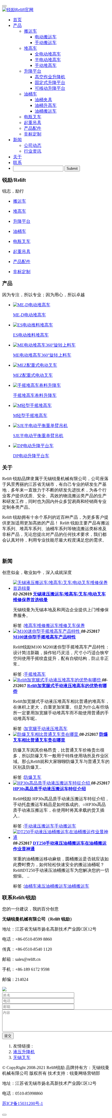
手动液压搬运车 (39, 826)
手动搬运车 (65, 826)
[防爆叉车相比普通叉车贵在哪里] (46, 734)
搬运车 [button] (30, 31)
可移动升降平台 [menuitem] (50, 88)
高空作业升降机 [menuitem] (50, 77)
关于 (17, 157)
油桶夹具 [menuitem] (43, 99)
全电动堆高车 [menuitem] (48, 54)
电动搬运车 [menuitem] (46, 37)
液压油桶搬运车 (52, 886)
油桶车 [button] (30, 94)
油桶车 (30, 886)
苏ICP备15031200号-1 (22, 1103)
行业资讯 (32, 151)
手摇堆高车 (35, 674)
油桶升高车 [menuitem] (46, 105)
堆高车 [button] (30, 48)
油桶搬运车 (78, 886)
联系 (17, 162)
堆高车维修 (35, 625)
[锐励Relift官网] (56, 10)
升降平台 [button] (32, 71)
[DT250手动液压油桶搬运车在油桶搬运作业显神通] (61, 837)
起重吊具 (32, 122)
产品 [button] (17, 25)
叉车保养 (76, 625)
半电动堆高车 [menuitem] (48, 59)
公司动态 (32, 145)
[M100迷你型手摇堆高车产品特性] (47, 631)
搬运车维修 (56, 625)
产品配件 (32, 128)
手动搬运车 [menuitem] (46, 42)
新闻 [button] (17, 139)
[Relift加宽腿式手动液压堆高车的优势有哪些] (57, 680)
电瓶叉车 (32, 117)
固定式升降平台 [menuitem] (50, 82)
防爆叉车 (32, 777)
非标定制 (32, 134)
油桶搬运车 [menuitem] (46, 111)
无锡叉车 (21, 1057)
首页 (17, 19)
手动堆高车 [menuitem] (46, 65)
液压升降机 (24, 1051)
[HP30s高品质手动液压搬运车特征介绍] (52, 783)
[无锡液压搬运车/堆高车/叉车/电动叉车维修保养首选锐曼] (61, 588)
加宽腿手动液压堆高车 (45, 728)
